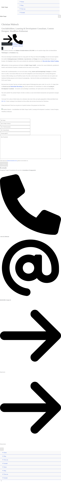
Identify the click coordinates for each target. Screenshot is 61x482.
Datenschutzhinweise (12, 160)
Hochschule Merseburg (16, 86)
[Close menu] (2, 449)
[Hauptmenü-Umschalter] (59, 16)
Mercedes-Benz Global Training (51, 61)
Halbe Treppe (4, 7)
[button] (6, 46)
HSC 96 (3, 101)
